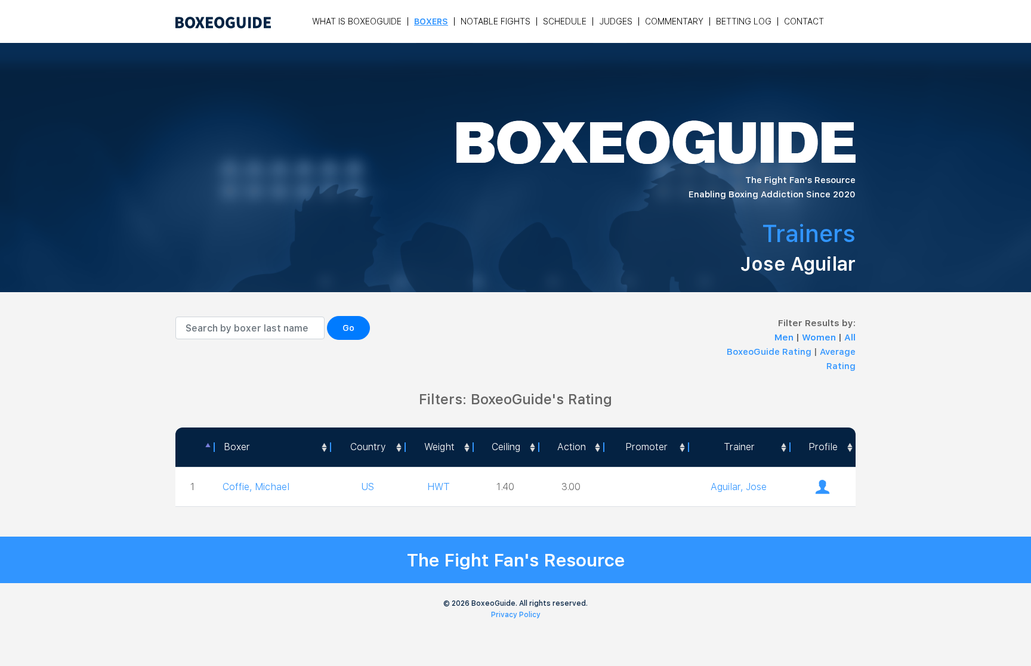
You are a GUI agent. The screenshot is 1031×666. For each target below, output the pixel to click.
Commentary (674, 21)
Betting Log (743, 21)
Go (348, 328)
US (367, 486)
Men (785, 337)
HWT (438, 486)
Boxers (431, 21)
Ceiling (506, 447)
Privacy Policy (516, 615)
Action (571, 447)
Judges (615, 21)
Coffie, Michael (256, 486)
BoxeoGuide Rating (769, 351)
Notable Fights (495, 21)
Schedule (565, 21)
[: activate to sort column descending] (194, 447)
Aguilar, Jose (739, 486)
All (850, 337)
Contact (804, 21)
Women (820, 337)
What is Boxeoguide (357, 21)
